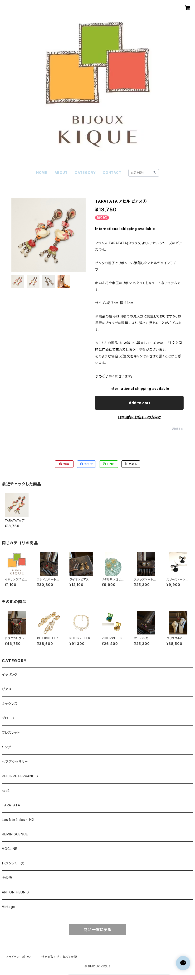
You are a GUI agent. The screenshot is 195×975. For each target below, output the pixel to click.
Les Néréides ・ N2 (18, 820)
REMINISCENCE (15, 834)
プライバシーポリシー (20, 957)
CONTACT (112, 173)
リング (6, 747)
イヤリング (9, 675)
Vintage (8, 907)
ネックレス (10, 704)
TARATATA (11, 805)
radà (6, 791)
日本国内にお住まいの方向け (139, 417)
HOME (41, 173)
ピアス (7, 689)
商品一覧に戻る (97, 929)
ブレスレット (11, 733)
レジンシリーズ (13, 863)
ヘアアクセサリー (15, 762)
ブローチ (8, 718)
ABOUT (61, 173)
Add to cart (139, 402)
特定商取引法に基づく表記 (59, 957)
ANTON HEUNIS (15, 892)
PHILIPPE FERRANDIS (20, 776)
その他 (7, 878)
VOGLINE (9, 849)
